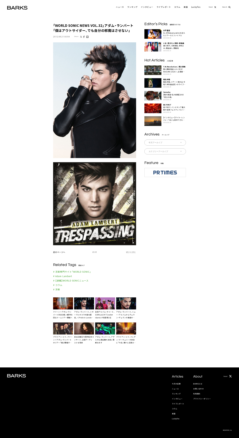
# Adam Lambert (62, 276)
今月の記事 (176, 384)
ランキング (132, 7)
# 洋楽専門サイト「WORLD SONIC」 (72, 271)
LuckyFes (196, 7)
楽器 (186, 7)
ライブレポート (164, 7)
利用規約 (196, 393)
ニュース (120, 7)
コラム (177, 7)
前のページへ (59, 252)
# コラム (57, 285)
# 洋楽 (56, 289)
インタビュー (147, 7)
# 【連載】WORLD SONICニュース (71, 280)
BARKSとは (197, 384)
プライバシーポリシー (202, 398)
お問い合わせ (198, 388)
